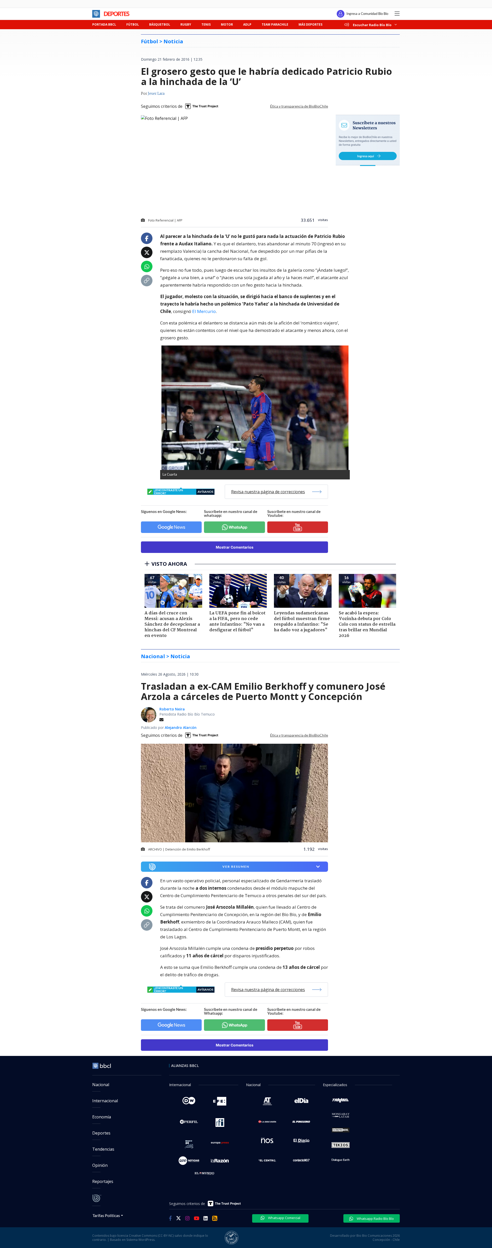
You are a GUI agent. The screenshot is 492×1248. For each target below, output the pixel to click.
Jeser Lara (156, 94)
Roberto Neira (172, 709)
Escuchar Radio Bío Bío (372, 25)
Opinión (100, 1165)
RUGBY (185, 24)
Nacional (100, 1084)
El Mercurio (204, 311)
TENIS (206, 24)
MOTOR (227, 24)
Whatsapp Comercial (283, 1217)
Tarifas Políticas (106, 1215)
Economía (101, 1117)
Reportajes (102, 1181)
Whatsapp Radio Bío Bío (375, 1218)
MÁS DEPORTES (310, 24)
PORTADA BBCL (104, 24)
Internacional (105, 1101)
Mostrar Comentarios (234, 547)
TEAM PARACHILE (275, 24)
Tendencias (103, 1149)
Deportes (101, 1133)
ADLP (247, 24)
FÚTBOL (132, 24)
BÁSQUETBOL (159, 24)
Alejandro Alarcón (181, 727)
